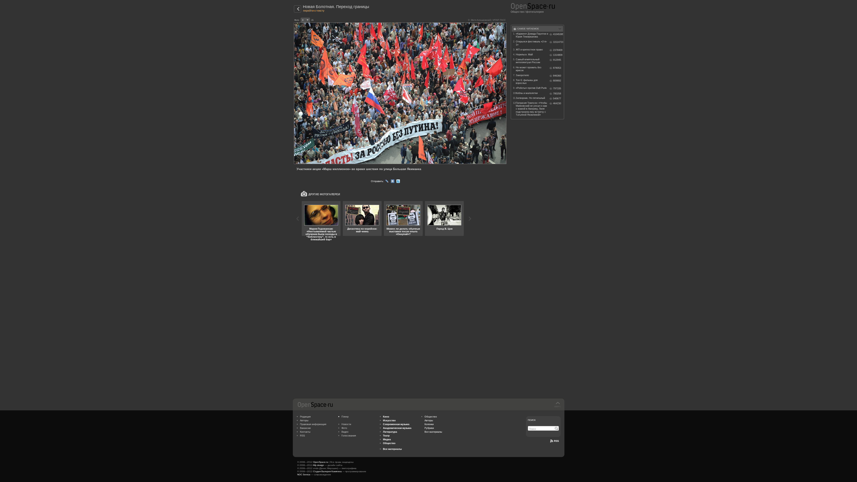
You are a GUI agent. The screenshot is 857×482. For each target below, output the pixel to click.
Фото (344, 428)
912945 (557, 59)
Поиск (532, 420)
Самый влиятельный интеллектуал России (528, 61)
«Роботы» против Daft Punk (531, 88)
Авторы (304, 420)
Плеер (345, 416)
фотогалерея (535, 11)
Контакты (305, 431)
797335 (557, 88)
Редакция (305, 416)
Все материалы (433, 431)
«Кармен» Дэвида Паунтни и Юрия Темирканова (532, 35)
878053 (557, 67)
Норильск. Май (524, 54)
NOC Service (303, 474)
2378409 (557, 50)
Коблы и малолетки (527, 93)
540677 (557, 98)
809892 (557, 80)
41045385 (558, 34)
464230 (557, 103)
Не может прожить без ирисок (528, 69)
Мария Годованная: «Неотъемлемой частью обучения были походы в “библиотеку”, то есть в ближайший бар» (321, 234)
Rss (556, 441)
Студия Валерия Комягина (327, 471)
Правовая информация (313, 424)
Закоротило (522, 75)
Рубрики (429, 428)
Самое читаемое (528, 28)
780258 (557, 93)
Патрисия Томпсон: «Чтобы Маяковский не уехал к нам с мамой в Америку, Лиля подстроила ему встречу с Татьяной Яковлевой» (531, 109)
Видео (344, 431)
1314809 (557, 55)
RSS (302, 435)
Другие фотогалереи (324, 194)
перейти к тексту (313, 10)
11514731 (558, 42)
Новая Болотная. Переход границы (336, 6)
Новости (346, 424)
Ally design (318, 465)
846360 (557, 75)
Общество (517, 11)
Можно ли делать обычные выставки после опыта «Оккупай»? (403, 231)
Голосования (348, 435)
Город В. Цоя (444, 228)
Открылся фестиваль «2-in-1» (531, 43)
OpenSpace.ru (320, 462)
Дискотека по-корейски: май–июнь (362, 230)
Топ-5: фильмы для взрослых (527, 81)
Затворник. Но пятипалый (530, 98)
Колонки (429, 424)
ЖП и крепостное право (529, 49)
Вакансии (305, 428)
